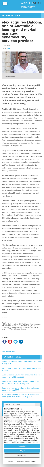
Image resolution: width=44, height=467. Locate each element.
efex (8, 49)
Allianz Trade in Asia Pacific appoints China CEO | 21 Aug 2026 (22, 369)
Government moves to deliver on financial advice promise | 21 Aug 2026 (20, 389)
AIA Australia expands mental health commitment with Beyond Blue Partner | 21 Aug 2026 (20, 396)
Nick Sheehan (10, 351)
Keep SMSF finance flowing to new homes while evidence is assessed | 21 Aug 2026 (20, 382)
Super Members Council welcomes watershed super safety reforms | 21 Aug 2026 (22, 376)
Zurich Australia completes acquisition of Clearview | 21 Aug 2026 (22, 363)
